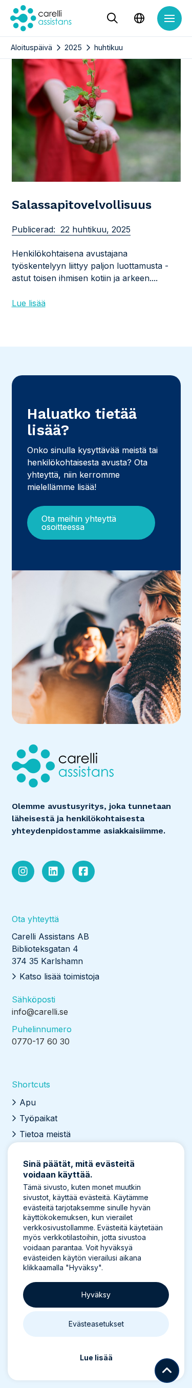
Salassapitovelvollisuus (82, 205)
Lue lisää (29, 303)
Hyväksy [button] (96, 1294)
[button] (112, 19)
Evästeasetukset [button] (96, 1323)
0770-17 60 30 (41, 1041)
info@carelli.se (40, 1012)
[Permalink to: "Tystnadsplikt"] (96, 105)
